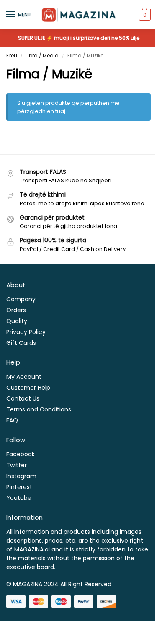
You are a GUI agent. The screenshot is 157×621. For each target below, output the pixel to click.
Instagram (21, 476)
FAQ (12, 420)
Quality (16, 321)
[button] (144, 15)
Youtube (18, 498)
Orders (16, 310)
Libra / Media (42, 55)
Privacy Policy (26, 332)
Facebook (20, 454)
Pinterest (19, 487)
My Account (23, 377)
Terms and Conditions (38, 409)
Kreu (11, 55)
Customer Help (28, 387)
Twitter (16, 465)
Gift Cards (21, 343)
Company (21, 299)
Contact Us (22, 398)
